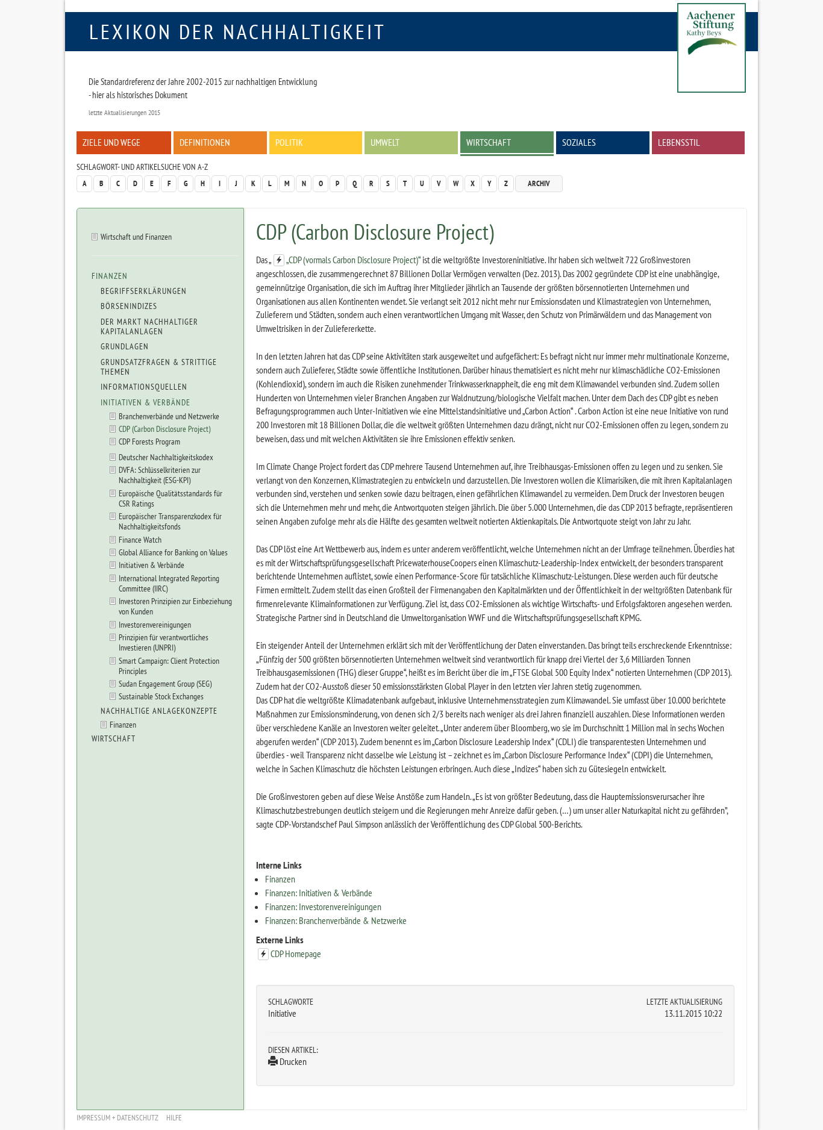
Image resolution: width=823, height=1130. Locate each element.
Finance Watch (140, 539)
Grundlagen (125, 346)
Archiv (539, 183)
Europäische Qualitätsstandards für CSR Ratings (170, 498)
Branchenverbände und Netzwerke (169, 416)
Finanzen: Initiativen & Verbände (318, 893)
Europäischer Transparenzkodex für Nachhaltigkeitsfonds (170, 521)
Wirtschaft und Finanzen (136, 236)
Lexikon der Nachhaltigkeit (237, 31)
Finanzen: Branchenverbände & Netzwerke (336, 920)
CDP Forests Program (149, 441)
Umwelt (385, 142)
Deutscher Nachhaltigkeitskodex (166, 457)
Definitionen (205, 142)
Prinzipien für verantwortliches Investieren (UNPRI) (163, 642)
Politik (289, 142)
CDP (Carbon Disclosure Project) (164, 428)
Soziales (579, 142)
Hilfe (174, 1118)
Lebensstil (679, 142)
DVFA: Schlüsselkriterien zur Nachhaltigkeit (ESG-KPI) (160, 474)
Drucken (292, 1061)
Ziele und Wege (111, 142)
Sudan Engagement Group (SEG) (165, 683)
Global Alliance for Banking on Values (173, 552)
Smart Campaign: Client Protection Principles (169, 665)
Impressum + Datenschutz (117, 1118)
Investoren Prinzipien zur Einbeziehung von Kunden (175, 606)
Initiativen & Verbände (145, 402)
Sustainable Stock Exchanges (161, 696)
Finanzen (280, 879)
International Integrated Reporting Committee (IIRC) (169, 583)
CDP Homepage (296, 953)
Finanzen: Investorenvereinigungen (323, 907)
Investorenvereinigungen (155, 624)
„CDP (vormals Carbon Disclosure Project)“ (353, 260)
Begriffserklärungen (144, 291)
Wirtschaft (488, 142)
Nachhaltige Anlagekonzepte (159, 710)
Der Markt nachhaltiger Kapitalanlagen (149, 326)
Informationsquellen (144, 386)
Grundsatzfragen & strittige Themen (159, 367)
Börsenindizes (129, 306)
